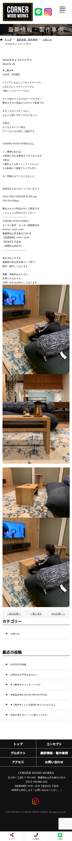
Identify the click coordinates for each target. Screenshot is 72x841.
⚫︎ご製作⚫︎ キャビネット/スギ (25, 684)
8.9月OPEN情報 (18, 664)
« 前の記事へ (14, 613)
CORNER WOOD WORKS (36, 773)
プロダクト (18, 753)
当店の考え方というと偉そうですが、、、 (32, 715)
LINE (60, 839)
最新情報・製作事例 (27, 39)
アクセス (18, 762)
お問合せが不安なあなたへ (24, 674)
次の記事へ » (58, 613)
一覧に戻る (36, 613)
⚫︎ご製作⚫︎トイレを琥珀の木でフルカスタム (33, 704)
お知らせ (47, 39)
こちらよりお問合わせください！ (19, 212)
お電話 (36, 839)
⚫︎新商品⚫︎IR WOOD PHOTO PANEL (29, 694)
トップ (8, 39)
